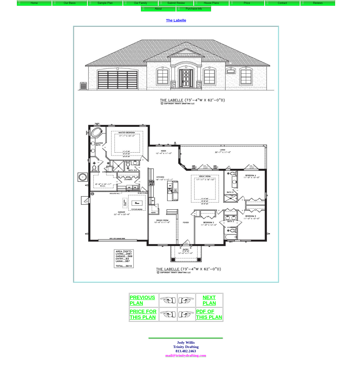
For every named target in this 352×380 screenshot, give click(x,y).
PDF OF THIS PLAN (209, 314)
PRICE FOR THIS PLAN (143, 314)
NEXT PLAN (209, 300)
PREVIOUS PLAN (142, 300)
